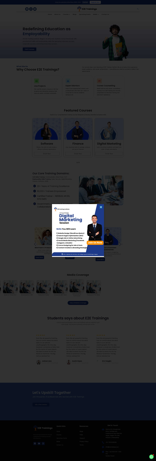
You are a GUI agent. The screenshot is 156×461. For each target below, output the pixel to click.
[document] (78, 230)
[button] (101, 207)
